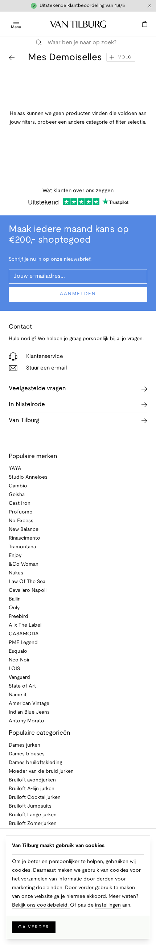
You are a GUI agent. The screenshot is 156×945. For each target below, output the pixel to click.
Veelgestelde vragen (37, 388)
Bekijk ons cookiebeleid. (41, 905)
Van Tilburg (24, 420)
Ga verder (33, 927)
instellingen (108, 905)
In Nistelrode (27, 404)
